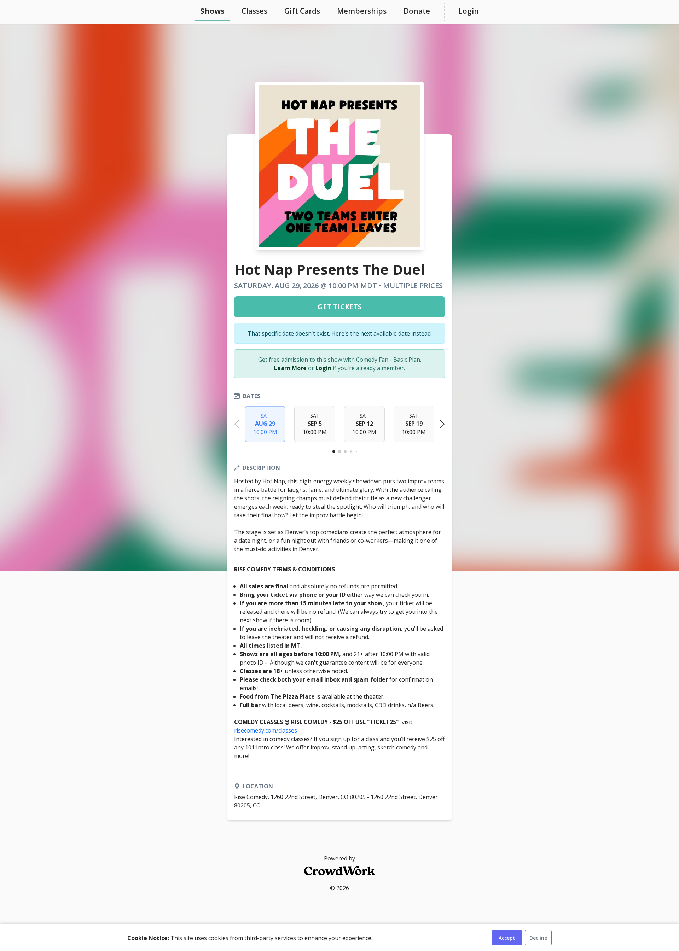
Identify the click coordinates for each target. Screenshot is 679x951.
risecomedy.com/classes (265, 730)
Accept (507, 937)
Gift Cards (302, 11)
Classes (254, 11)
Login (468, 11)
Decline (538, 937)
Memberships (362, 11)
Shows (212, 11)
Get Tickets (340, 306)
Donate (417, 11)
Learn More (290, 368)
